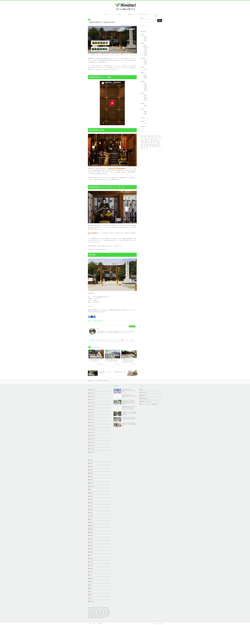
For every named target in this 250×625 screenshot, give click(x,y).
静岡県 (145, 76)
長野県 (145, 64)
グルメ (149, 137)
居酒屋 (145, 142)
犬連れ (159, 142)
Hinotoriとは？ (107, 14)
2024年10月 (92, 435)
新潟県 (145, 60)
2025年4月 (92, 416)
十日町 (95, 612)
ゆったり (100, 607)
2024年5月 (92, 452)
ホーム (94, 14)
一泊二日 (151, 139)
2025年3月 (92, 419)
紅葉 (150, 146)
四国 (143, 103)
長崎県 (145, 113)
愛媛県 (145, 105)
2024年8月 (92, 442)
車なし (160, 146)
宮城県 (145, 38)
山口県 (145, 100)
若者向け (156, 146)
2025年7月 (92, 406)
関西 (143, 81)
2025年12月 (92, 389)
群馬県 (145, 55)
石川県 (145, 69)
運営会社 (119, 14)
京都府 (145, 85)
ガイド (145, 137)
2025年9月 (92, 399)
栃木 (151, 142)
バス (141, 139)
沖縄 (143, 117)
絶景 (152, 146)
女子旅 (98, 612)
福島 (156, 144)
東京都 (145, 45)
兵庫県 (145, 88)
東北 (89, 19)
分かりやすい (90, 612)
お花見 (92, 607)
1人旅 (89, 607)
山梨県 (145, 62)
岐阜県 (145, 75)
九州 (143, 109)
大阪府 (145, 86)
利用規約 (100, 623)
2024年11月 (92, 432)
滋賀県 (145, 83)
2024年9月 (92, 439)
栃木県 (145, 53)
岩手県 (145, 37)
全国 (143, 121)
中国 (143, 93)
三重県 (145, 78)
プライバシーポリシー (93, 623)
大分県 (145, 114)
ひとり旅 (96, 607)
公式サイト (90, 306)
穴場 (141, 146)
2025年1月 (92, 425)
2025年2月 (92, 422)
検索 (142, 18)
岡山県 (145, 97)
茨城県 (145, 52)
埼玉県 (145, 50)
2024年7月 (92, 445)
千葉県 (145, 48)
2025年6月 (92, 409)
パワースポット (146, 139)
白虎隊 (148, 144)
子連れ (142, 142)
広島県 (145, 98)
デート (152, 137)
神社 (150, 144)
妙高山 (101, 612)
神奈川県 (146, 47)
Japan (145, 123)
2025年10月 (92, 396)
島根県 (145, 95)
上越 (154, 139)
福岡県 (145, 111)
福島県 (145, 40)
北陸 (143, 67)
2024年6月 (92, 448)
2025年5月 (92, 412)
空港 (147, 146)
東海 (143, 72)
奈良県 (145, 90)
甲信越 (144, 58)
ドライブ (156, 137)
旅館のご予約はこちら (144, 14)
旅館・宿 (144, 126)
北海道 (144, 31)
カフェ (142, 137)
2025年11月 (92, 393)
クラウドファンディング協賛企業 (156, 15)
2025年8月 (92, 402)
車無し (142, 147)
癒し (141, 144)
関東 (143, 43)
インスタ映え (105, 607)
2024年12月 (92, 429)
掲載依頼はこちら (131, 14)
